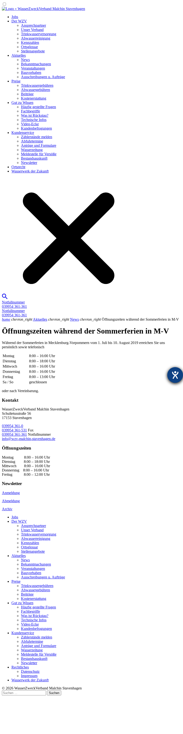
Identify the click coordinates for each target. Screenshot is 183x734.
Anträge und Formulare (38, 145)
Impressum (29, 676)
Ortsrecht (18, 167)
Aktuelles (18, 55)
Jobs (14, 17)
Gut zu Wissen (22, 103)
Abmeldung (11, 501)
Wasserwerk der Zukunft (30, 171)
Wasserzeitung (32, 150)
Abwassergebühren (35, 90)
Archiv (7, 509)
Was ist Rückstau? (34, 115)
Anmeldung (11, 493)
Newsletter (29, 163)
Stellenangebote (33, 51)
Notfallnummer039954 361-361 (14, 304)
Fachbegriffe (30, 111)
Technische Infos (33, 120)
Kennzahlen (30, 42)
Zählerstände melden (36, 137)
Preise (15, 81)
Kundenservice (22, 133)
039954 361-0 (12, 426)
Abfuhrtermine (32, 141)
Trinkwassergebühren (37, 85)
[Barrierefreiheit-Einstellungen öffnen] (175, 375)
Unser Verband (32, 30)
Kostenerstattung (33, 98)
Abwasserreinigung (35, 38)
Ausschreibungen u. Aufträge (43, 77)
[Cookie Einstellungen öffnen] (37, 730)
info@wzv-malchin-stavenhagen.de (28, 439)
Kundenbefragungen (36, 128)
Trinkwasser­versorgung (38, 34)
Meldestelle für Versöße (38, 154)
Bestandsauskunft (34, 158)
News (25, 60)
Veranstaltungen (33, 68)
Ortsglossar (29, 47)
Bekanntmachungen (36, 64)
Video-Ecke (30, 124)
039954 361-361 (14, 434)
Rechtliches (20, 667)
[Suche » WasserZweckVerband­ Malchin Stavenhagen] (66, 298)
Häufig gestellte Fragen (38, 107)
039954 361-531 (14, 430)
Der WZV (19, 21)
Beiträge (27, 94)
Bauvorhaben (31, 73)
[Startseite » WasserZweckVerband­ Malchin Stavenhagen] (43, 9)
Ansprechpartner (33, 25)
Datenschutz (30, 671)
